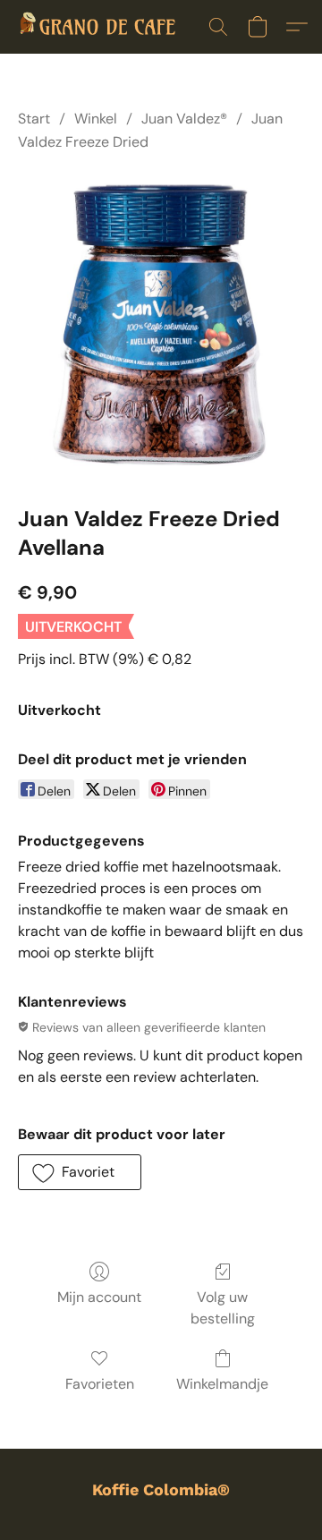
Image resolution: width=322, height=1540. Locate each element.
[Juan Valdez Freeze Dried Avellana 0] (161, 326)
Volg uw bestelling (223, 1308)
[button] (106, 27)
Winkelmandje (222, 1383)
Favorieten (99, 1383)
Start (34, 118)
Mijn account (99, 1297)
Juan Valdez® (184, 118)
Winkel (95, 118)
